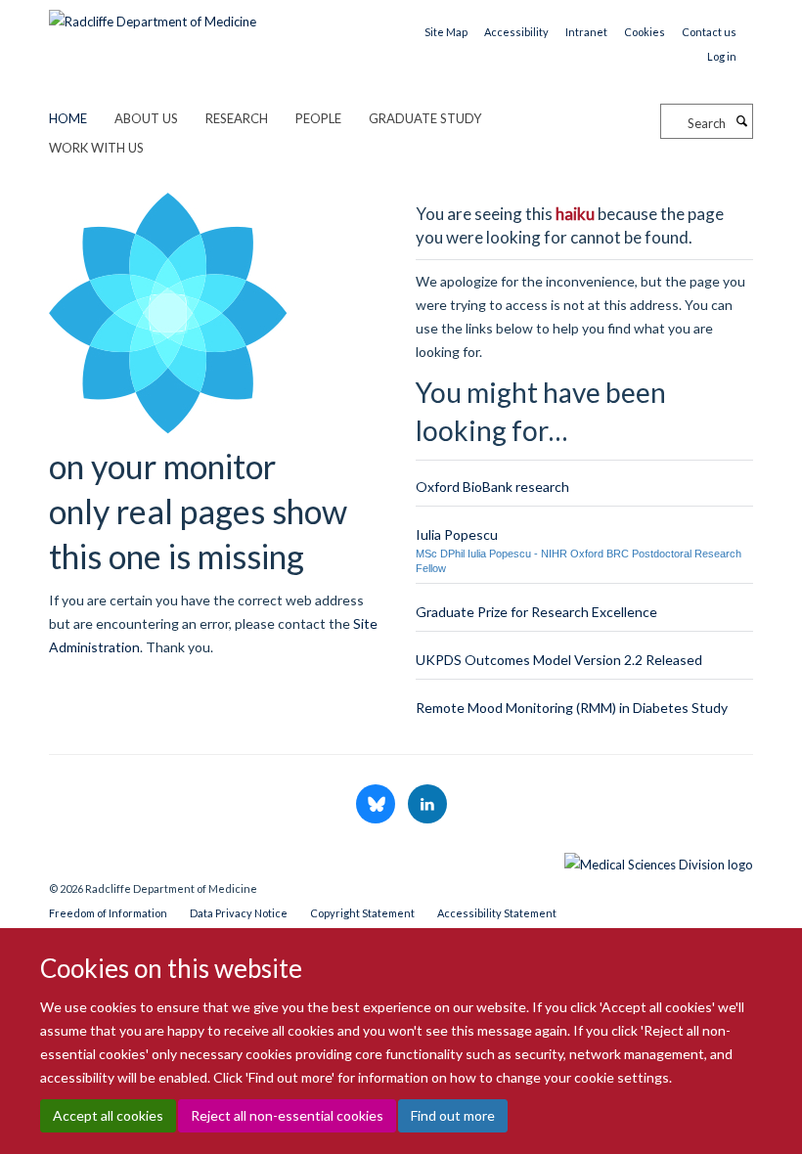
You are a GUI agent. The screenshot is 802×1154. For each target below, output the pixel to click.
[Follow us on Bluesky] (377, 805)
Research (236, 118)
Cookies (644, 31)
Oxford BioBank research (492, 486)
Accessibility (516, 31)
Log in (721, 56)
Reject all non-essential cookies (287, 1115)
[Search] (741, 121)
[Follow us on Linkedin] (427, 805)
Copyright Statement (362, 913)
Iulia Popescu (457, 534)
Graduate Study (425, 118)
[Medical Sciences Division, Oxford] (401, 859)
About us (146, 118)
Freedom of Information (108, 913)
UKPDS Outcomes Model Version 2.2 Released (559, 659)
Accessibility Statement (497, 913)
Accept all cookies (108, 1115)
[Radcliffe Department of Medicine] (152, 14)
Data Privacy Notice (239, 913)
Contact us (709, 31)
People (318, 118)
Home (68, 118)
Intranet (586, 31)
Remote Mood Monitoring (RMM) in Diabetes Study (572, 707)
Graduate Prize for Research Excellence (536, 611)
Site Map (446, 31)
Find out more (453, 1115)
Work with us (96, 147)
